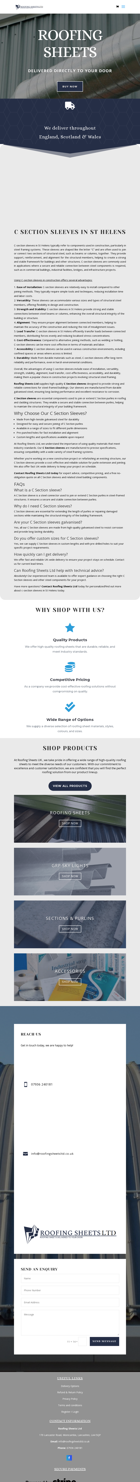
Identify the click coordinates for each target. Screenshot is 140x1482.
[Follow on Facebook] (69, 1458)
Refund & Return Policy (70, 1392)
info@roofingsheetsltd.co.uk (52, 1154)
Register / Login (70, 1411)
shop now (70, 823)
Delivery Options (70, 1386)
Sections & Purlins (70, 918)
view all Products (70, 786)
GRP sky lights (70, 865)
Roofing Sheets (70, 812)
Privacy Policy (70, 1398)
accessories (70, 971)
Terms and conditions (70, 1405)
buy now (70, 86)
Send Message (104, 1341)
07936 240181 (74, 1448)
